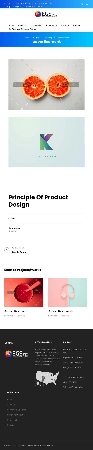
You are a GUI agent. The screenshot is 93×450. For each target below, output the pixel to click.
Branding (48, 38)
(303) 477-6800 (26, 3)
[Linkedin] (82, 4)
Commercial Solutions (16, 410)
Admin (10, 316)
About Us (11, 405)
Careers (10, 425)
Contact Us (12, 420)
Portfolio (37, 38)
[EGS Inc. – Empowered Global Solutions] (46, 14)
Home (26, 38)
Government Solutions (17, 415)
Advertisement (16, 311)
